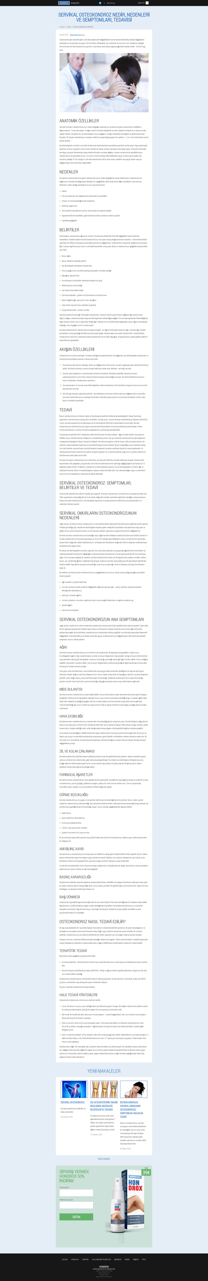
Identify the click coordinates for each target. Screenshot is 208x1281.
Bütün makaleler (104, 1158)
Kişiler (136, 1259)
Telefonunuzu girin (66, 1200)
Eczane (65, 1259)
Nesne (127, 1259)
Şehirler (117, 1259)
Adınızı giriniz (64, 1187)
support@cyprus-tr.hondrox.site (104, 1269)
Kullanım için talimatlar (101, 1259)
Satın (76, 1217)
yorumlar (75, 1259)
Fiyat (144, 1259)
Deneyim (85, 1259)
